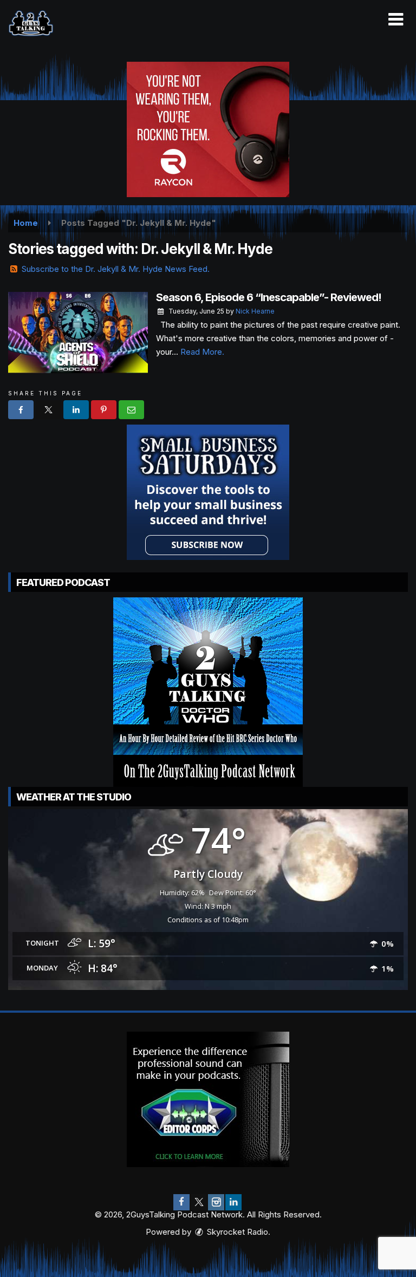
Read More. (202, 352)
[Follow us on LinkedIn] (233, 1202)
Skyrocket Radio (236, 1232)
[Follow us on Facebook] (181, 1202)
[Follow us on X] (199, 1202)
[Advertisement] (208, 129)
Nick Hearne (255, 311)
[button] (396, 19)
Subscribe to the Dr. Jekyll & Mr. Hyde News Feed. (116, 269)
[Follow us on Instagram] (216, 1202)
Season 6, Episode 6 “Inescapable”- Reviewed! (268, 297)
